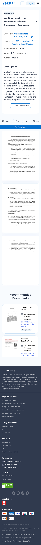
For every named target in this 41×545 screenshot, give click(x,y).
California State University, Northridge (23, 35)
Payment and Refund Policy (11, 541)
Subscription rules (8, 538)
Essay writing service (9, 400)
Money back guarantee (10, 452)
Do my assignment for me (11, 407)
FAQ (3, 449)
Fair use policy (29, 535)
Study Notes (6, 433)
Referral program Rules (24, 538)
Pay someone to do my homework (13, 403)
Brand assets (6, 479)
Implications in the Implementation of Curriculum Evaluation (17, 21)
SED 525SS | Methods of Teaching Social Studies (22, 42)
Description (10, 66)
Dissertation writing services (11, 413)
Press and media (8, 476)
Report (7, 121)
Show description (22, 106)
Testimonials (6, 445)
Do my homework (8, 416)
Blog (3, 429)
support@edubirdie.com (10, 389)
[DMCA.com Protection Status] (20, 486)
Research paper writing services (13, 410)
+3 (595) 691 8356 (10, 465)
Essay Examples (7, 426)
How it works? (6, 442)
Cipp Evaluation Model (27, 308)
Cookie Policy (27, 541)
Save (37, 121)
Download (22, 127)
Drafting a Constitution (26, 340)
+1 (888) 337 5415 (10, 468)
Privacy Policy (6, 535)
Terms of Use (17, 535)
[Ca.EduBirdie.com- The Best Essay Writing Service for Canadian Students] (4, 504)
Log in (30, 3)
